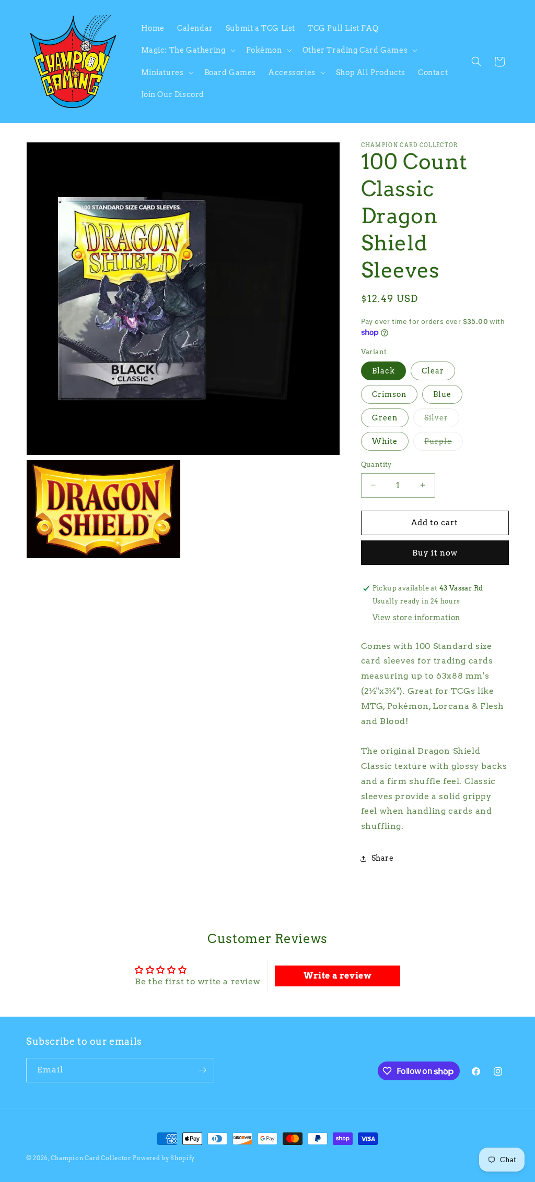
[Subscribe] (202, 1070)
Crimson (389, 394)
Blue (442, 394)
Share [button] (382, 858)
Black (383, 371)
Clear (433, 371)
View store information (416, 617)
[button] (187, 50)
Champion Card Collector (91, 1158)
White (385, 441)
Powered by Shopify (164, 1158)
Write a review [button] (337, 976)
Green (385, 418)
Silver (441, 420)
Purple (443, 444)
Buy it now (435, 553)
